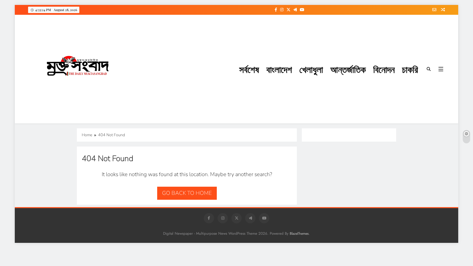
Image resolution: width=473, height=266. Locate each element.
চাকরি (410, 69)
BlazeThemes (299, 233)
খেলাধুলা (311, 69)
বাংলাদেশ (279, 69)
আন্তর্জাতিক (348, 69)
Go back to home (187, 193)
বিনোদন (384, 69)
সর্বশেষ (249, 69)
